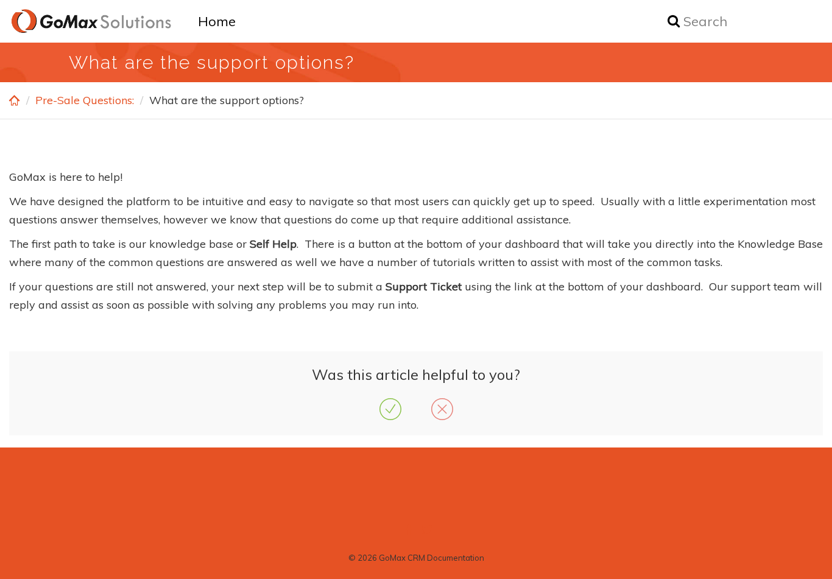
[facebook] (409, 529)
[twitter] (427, 529)
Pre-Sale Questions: (84, 100)
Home (217, 21)
